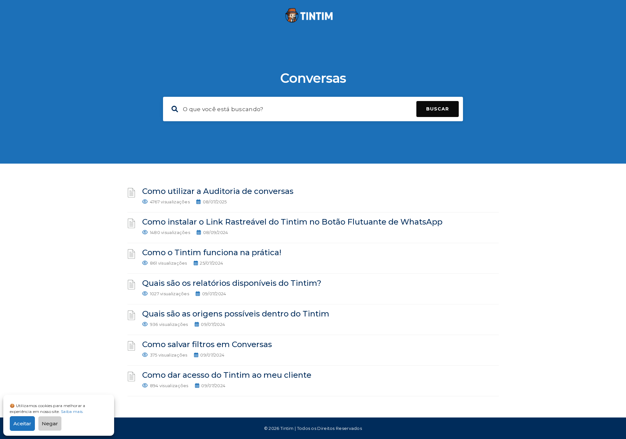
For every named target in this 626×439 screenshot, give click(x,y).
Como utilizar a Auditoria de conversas (217, 191)
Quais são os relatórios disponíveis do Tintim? (231, 283)
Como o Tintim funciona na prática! (211, 252)
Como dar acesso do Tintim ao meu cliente (226, 375)
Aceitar (22, 423)
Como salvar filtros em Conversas (207, 344)
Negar (50, 423)
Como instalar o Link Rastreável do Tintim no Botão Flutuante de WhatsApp (292, 222)
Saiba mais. (72, 411)
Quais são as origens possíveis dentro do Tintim (235, 313)
